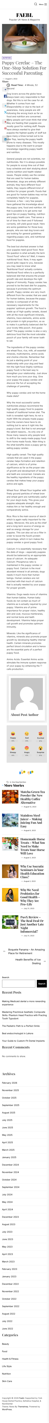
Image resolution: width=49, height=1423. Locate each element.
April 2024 (7, 1209)
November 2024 (10, 1172)
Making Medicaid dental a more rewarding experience (23, 1003)
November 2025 (10, 1090)
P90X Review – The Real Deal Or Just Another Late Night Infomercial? (32, 924)
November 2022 (10, 1291)
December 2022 (10, 1284)
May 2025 (7, 1135)
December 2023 (10, 1217)
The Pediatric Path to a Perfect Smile (21, 1026)
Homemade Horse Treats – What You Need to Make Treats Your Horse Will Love (32, 846)
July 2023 (7, 1231)
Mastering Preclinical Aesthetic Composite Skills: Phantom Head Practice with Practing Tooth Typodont (24, 1015)
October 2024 (9, 1179)
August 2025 (8, 1112)
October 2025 (9, 1097)
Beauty (5, 1344)
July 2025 (7, 1120)
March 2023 (8, 1261)
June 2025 (7, 1127)
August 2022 (8, 1313)
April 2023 (7, 1254)
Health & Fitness (10, 1358)
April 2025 (7, 1142)
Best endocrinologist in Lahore (17, 1033)
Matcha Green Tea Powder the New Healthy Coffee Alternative (32, 797)
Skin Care (7, 1381)
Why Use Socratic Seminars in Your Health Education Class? (32, 871)
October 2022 (9, 1298)
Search (5, 977)
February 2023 (9, 1269)
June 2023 (7, 1239)
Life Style (7, 1366)
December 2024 (10, 1164)
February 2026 (9, 1082)
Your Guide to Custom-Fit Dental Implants (23, 1040)
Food (4, 1351)
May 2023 (7, 1246)
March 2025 (8, 1149)
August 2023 (8, 1224)
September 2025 (10, 1105)
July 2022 (7, 1321)
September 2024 (10, 1187)
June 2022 (7, 1328)
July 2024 (7, 1194)
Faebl (24, 15)
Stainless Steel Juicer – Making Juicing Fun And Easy (31, 820)
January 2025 (9, 1157)
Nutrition (6, 1373)
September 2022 (10, 1306)
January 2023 (9, 1276)
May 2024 (7, 1202)
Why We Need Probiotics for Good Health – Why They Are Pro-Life (30, 897)
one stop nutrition (19, 782)
